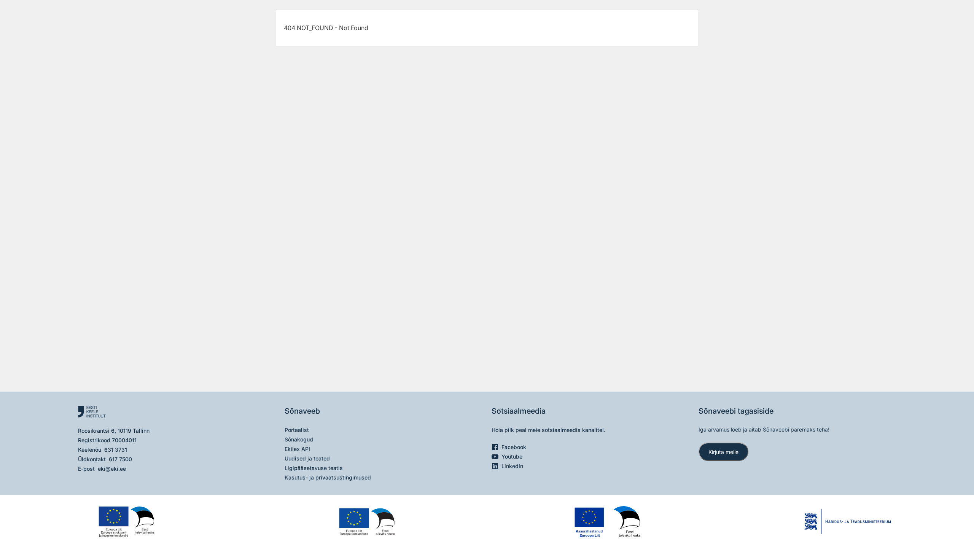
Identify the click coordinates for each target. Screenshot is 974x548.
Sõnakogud (299, 439)
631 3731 (115, 449)
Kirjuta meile (723, 452)
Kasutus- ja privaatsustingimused (328, 477)
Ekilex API (297, 449)
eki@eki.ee (112, 468)
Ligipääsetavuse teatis (314, 468)
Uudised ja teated (307, 458)
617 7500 (120, 459)
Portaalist (297, 430)
